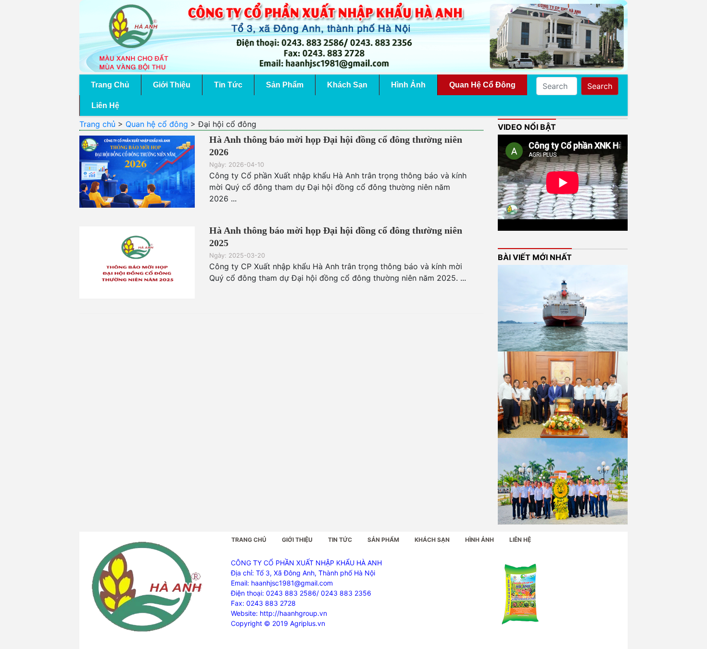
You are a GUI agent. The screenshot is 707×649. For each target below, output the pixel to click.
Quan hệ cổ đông (157, 124)
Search (599, 86)
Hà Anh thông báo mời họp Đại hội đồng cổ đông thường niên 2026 (335, 145)
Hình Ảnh (408, 85)
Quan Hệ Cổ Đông (482, 85)
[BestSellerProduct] (520, 595)
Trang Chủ (110, 85)
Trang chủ (97, 124)
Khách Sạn (347, 85)
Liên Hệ (105, 105)
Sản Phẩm (284, 85)
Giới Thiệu (171, 85)
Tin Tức (228, 85)
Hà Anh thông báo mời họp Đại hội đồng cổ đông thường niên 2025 (335, 236)
